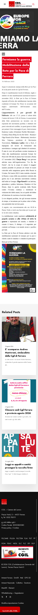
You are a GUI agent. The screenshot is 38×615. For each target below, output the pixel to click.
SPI (29, 543)
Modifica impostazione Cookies (12, 603)
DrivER (16, 578)
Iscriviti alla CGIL (10, 611)
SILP (33, 543)
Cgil (3, 54)
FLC (24, 543)
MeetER (4, 588)
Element (11, 588)
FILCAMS (4, 538)
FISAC (9, 543)
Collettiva (19, 583)
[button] (5, 4)
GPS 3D (27, 578)
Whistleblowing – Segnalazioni (12, 593)
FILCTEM (19, 538)
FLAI (26, 538)
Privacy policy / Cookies (10, 528)
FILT (30, 538)
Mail (21, 578)
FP (34, 538)
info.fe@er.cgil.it (9, 522)
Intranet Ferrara (6, 578)
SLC (20, 543)
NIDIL (15, 543)
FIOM (3, 543)
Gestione (27, 583)
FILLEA (12, 538)
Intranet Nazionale (8, 583)
